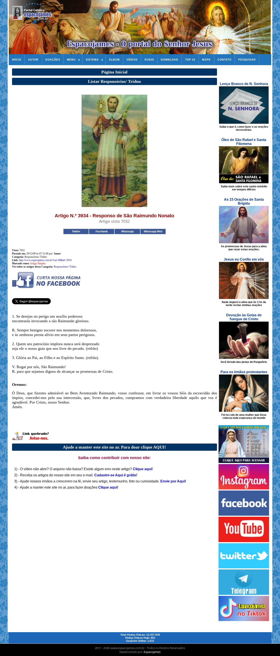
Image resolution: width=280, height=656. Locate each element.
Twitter (76, 231)
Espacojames (152, 652)
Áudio (149, 59)
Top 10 (190, 59)
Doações (52, 59)
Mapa (206, 59)
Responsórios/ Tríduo (65, 266)
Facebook (102, 231)
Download (169, 59)
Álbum (114, 59)
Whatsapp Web (153, 231)
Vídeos (132, 59)
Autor (33, 59)
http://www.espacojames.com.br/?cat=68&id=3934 (45, 260)
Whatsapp (127, 231)
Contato (224, 59)
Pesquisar (247, 59)
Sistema (92, 59)
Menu (71, 59)
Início (16, 59)
